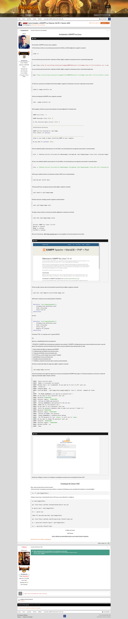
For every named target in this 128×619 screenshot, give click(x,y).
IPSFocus (25, 615)
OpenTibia (48, 15)
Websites (43, 25)
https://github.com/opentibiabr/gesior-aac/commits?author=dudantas (70, 536)
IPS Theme (19, 615)
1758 (27, 582)
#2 (109, 547)
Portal (21, 15)
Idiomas (19, 617)
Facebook (109, 19)
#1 (109, 30)
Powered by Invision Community (104, 616)
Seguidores (104, 23)
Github (67, 15)
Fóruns (29, 15)
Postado (37, 30)
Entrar (107, 6)
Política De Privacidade (27, 617)
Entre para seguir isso (95, 23)
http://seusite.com (52, 234)
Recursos (58, 15)
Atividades (38, 15)
